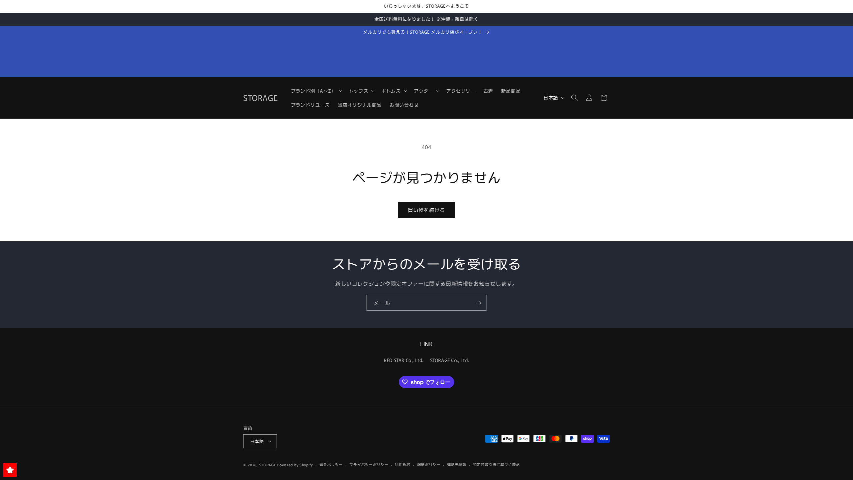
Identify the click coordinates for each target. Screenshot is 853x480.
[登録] (478, 303)
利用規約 (403, 464)
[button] (316, 91)
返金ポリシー (331, 464)
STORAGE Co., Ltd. (449, 360)
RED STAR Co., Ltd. (404, 360)
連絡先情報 (457, 464)
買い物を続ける (426, 209)
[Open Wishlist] (10, 470)
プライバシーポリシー (368, 464)
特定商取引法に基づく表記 (496, 464)
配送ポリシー (428, 464)
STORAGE (267, 464)
